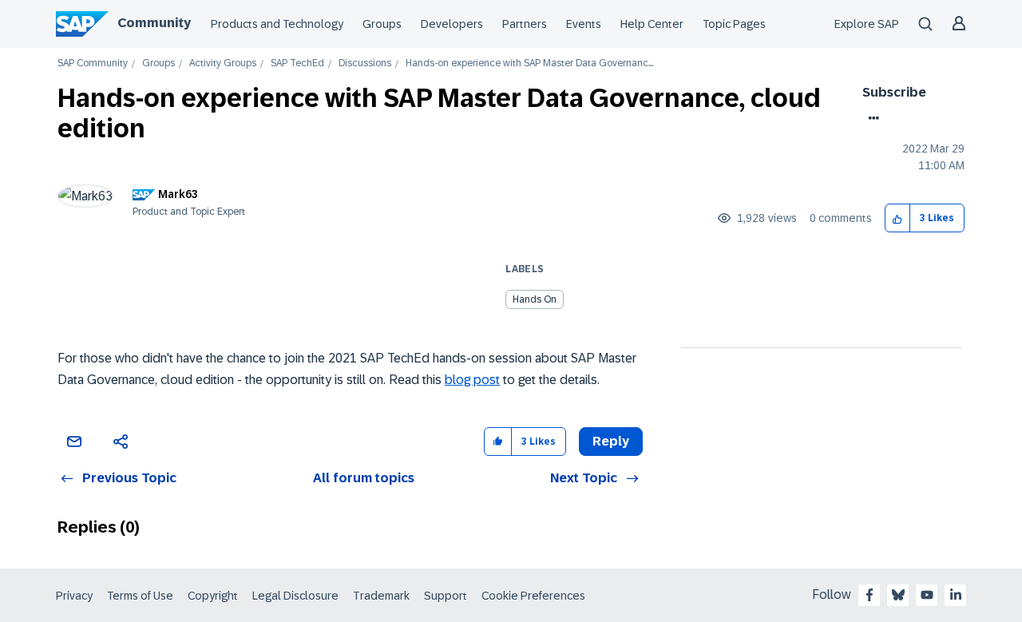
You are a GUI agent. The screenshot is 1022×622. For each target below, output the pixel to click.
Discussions (365, 63)
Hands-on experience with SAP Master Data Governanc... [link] (529, 63)
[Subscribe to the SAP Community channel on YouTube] (927, 594)
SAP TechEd (297, 63)
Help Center (651, 24)
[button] (897, 218)
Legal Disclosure (295, 595)
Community (154, 23)
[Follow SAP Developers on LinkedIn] (955, 594)
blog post (472, 379)
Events (583, 24)
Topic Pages (734, 24)
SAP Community (92, 63)
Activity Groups (222, 63)
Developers (452, 24)
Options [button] (870, 118)
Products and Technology (277, 24)
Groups (382, 24)
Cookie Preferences (533, 595)
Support (445, 595)
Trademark (381, 595)
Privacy (74, 595)
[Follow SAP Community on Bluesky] (898, 594)
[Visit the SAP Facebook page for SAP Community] (869, 594)
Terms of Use (140, 595)
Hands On (535, 299)
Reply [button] (610, 441)
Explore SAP (866, 24)
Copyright (213, 595)
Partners (524, 24)
